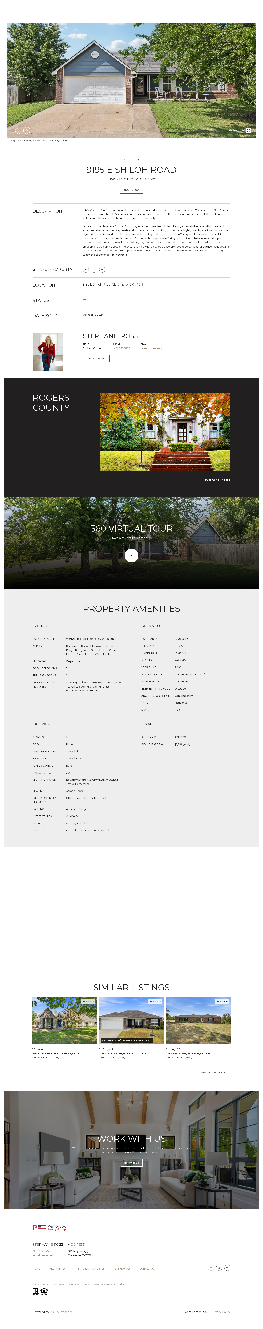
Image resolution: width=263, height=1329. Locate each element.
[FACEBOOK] (211, 1268)
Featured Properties (91, 1268)
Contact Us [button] (131, 1163)
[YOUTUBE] (227, 1268)
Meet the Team (58, 1268)
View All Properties (214, 1072)
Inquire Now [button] (131, 190)
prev (18, 130)
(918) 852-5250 (121, 348)
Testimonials (122, 1268)
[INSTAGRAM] (219, 1268)
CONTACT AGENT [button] (96, 358)
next (26, 130)
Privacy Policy (220, 1312)
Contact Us (147, 1269)
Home (36, 1268)
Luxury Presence (61, 1312)
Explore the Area (217, 480)
